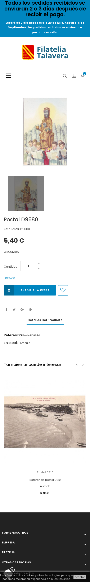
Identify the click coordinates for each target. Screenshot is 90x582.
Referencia (13, 335)
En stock (11, 342)
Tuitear (14, 309)
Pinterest (30, 309)
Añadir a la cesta (28, 290)
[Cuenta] (74, 76)
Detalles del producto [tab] (45, 320)
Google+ (22, 309)
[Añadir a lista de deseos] (63, 290)
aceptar (80, 577)
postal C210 (45, 472)
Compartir (6, 309)
